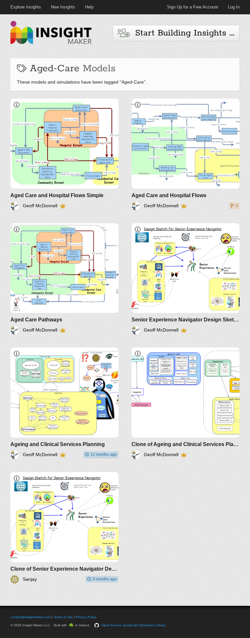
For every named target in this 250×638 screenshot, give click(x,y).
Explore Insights (25, 7)
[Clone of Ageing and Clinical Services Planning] (186, 403)
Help (89, 7)
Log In (234, 7)
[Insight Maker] (51, 43)
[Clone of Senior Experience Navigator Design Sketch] (64, 528)
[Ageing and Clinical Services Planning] (64, 403)
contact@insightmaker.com (30, 617)
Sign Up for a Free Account (192, 7)
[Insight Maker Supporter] (62, 206)
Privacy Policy (86, 617)
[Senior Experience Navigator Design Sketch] (186, 279)
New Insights (63, 7)
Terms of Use (63, 617)
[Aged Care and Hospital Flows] (186, 154)
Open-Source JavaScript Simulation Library (133, 625)
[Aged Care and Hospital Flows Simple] (64, 154)
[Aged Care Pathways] (64, 279)
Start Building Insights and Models (184, 33)
